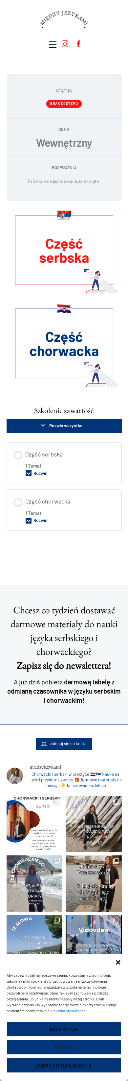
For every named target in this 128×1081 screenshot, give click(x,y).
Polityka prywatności (69, 1010)
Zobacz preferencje (64, 1066)
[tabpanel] (64, 300)
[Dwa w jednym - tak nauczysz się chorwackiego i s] (94, 883)
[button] (118, 962)
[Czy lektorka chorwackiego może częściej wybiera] (35, 883)
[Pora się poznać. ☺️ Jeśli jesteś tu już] (35, 824)
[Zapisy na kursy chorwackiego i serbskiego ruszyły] (94, 824)
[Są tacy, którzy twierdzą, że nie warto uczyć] (35, 943)
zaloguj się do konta (68, 743)
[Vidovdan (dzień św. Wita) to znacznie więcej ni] (94, 943)
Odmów (64, 1047)
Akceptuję (64, 1029)
